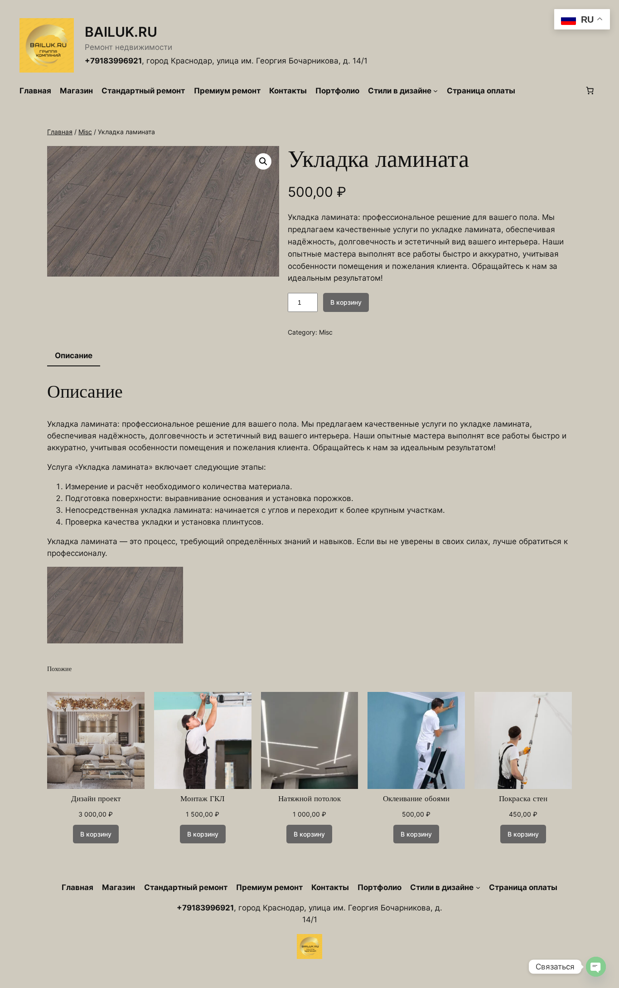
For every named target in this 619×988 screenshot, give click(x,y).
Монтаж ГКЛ (202, 798)
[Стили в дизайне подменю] (435, 90)
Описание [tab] (73, 355)
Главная (60, 132)
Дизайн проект (96, 798)
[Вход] (550, 91)
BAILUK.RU (121, 32)
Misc (85, 132)
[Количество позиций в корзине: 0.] (590, 90)
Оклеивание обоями (416, 798)
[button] (263, 161)
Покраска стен (523, 798)
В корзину (346, 302)
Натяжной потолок (309, 798)
